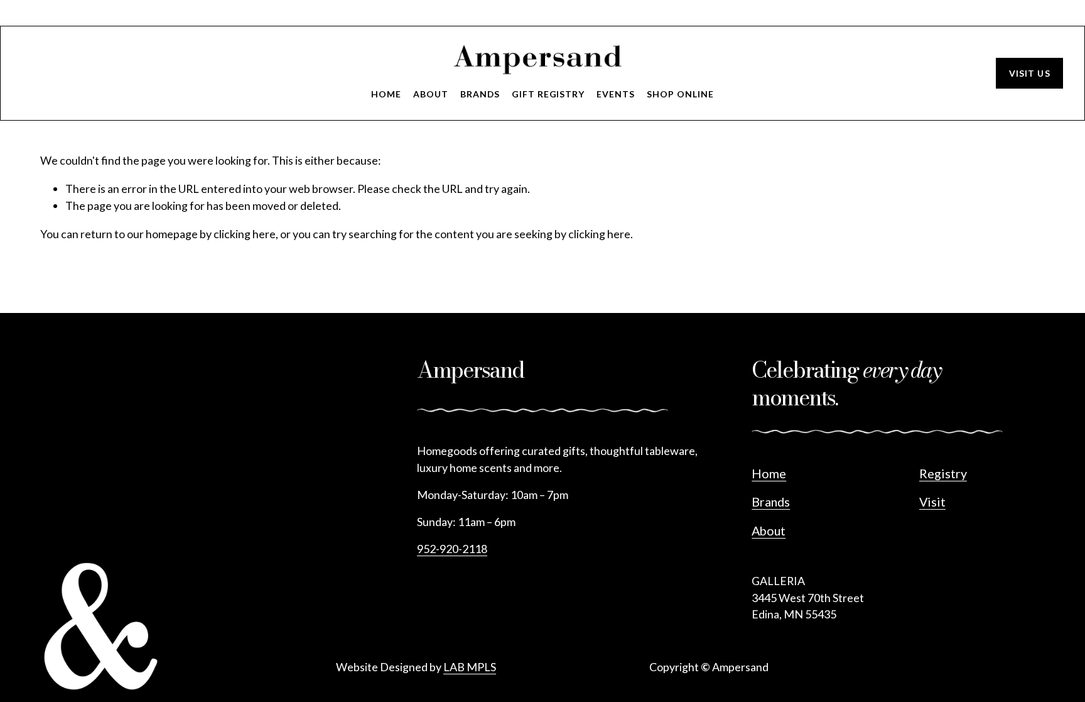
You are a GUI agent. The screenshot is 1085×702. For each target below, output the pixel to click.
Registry (943, 473)
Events (615, 94)
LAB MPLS (469, 667)
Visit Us (1029, 73)
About (430, 94)
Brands (480, 94)
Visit (932, 501)
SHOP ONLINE (680, 94)
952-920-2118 (452, 549)
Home (386, 94)
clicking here (244, 234)
